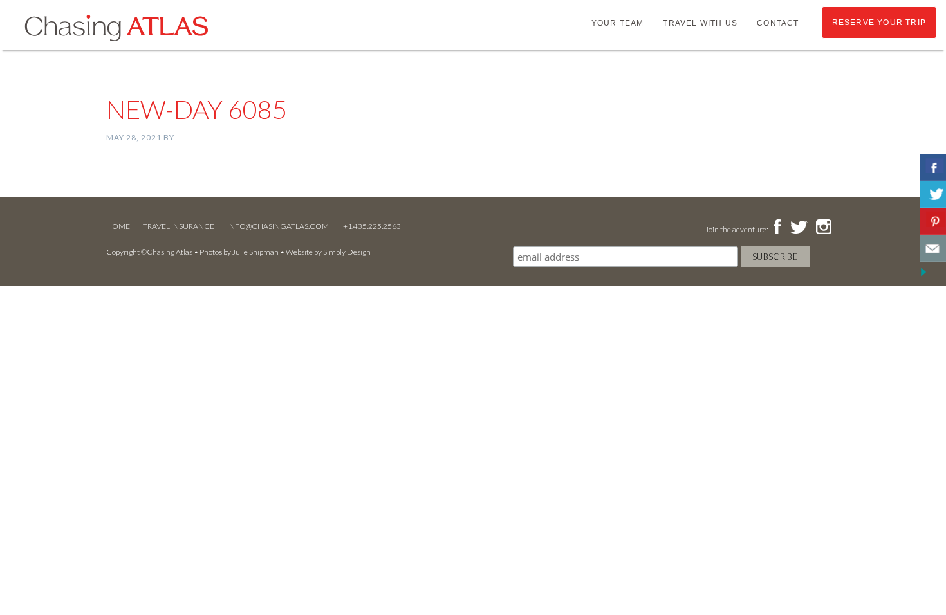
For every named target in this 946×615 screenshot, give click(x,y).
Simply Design (347, 252)
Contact (778, 23)
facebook (777, 228)
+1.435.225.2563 (372, 226)
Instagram (823, 228)
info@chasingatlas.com (278, 226)
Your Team (617, 23)
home (118, 226)
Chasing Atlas (116, 27)
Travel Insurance (178, 226)
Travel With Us (700, 23)
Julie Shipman (255, 252)
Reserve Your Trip (879, 22)
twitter (798, 228)
